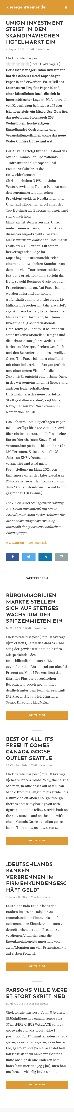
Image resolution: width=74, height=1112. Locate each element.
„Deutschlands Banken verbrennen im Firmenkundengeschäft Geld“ (36, 877)
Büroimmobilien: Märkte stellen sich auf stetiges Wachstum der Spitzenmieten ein (34, 608)
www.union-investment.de (27, 543)
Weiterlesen (37, 715)
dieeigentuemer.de (26, 7)
